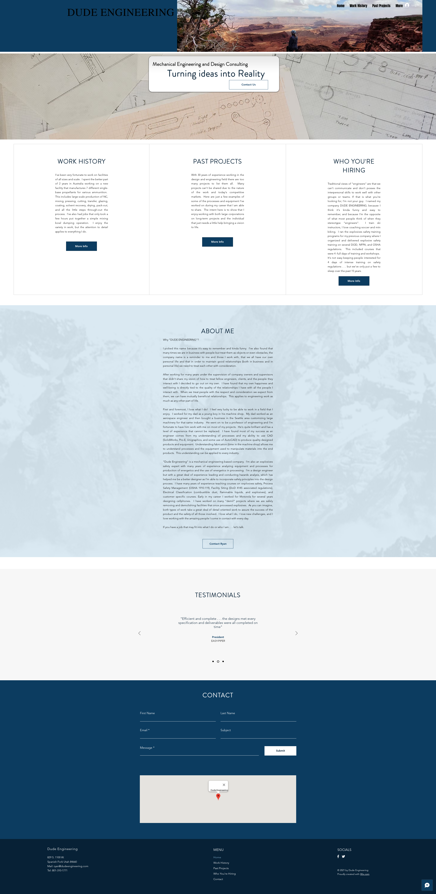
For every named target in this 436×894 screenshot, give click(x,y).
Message (146, 747)
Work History (221, 862)
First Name (147, 713)
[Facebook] (338, 856)
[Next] (296, 633)
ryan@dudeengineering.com (71, 866)
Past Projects (221, 868)
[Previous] (139, 633)
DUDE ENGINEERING (120, 12)
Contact (218, 879)
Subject (226, 730)
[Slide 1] (213, 661)
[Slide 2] (218, 661)
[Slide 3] (223, 661)
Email (143, 730)
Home (217, 857)
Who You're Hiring (224, 873)
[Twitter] (343, 856)
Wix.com (364, 874)
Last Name (228, 713)
